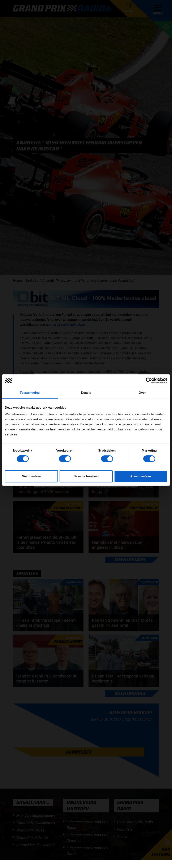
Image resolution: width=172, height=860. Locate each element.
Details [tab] (86, 392)
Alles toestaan (140, 476)
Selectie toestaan (86, 476)
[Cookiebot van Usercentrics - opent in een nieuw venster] (148, 380)
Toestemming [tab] (30, 392)
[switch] (65, 458)
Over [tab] (142, 392)
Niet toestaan (31, 476)
